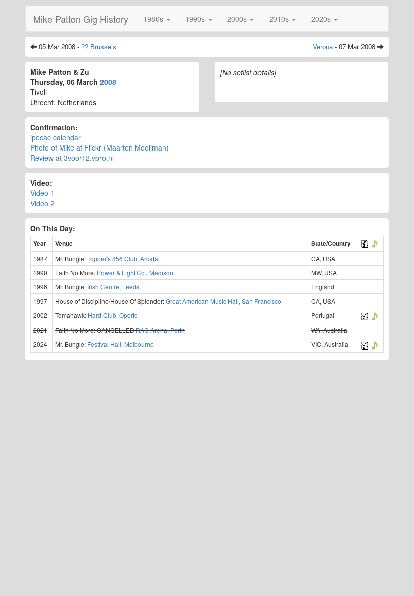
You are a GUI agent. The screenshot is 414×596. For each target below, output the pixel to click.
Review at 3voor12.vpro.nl (72, 158)
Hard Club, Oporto (113, 315)
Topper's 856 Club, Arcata (122, 258)
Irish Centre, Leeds (113, 286)
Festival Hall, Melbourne (120, 344)
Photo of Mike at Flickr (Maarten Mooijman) (99, 147)
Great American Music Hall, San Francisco (223, 300)
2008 (108, 82)
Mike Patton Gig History (80, 18)
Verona (323, 47)
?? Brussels (98, 47)
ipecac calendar (55, 137)
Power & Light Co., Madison (135, 272)
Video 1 (42, 193)
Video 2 (42, 203)
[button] (157, 18)
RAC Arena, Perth (160, 330)
